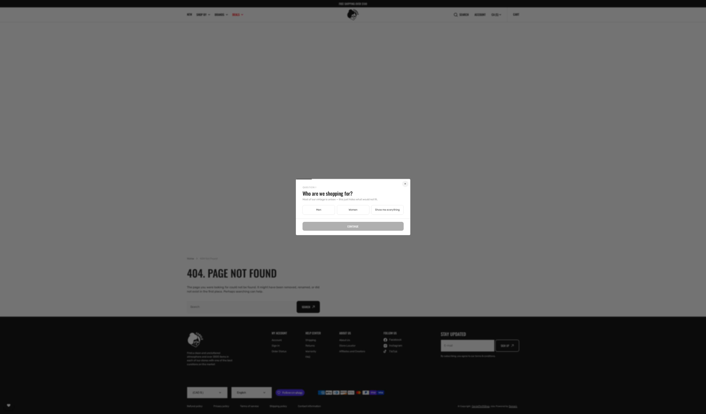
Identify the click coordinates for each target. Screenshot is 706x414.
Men (318, 209)
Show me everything (387, 209)
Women (353, 209)
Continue (352, 226)
